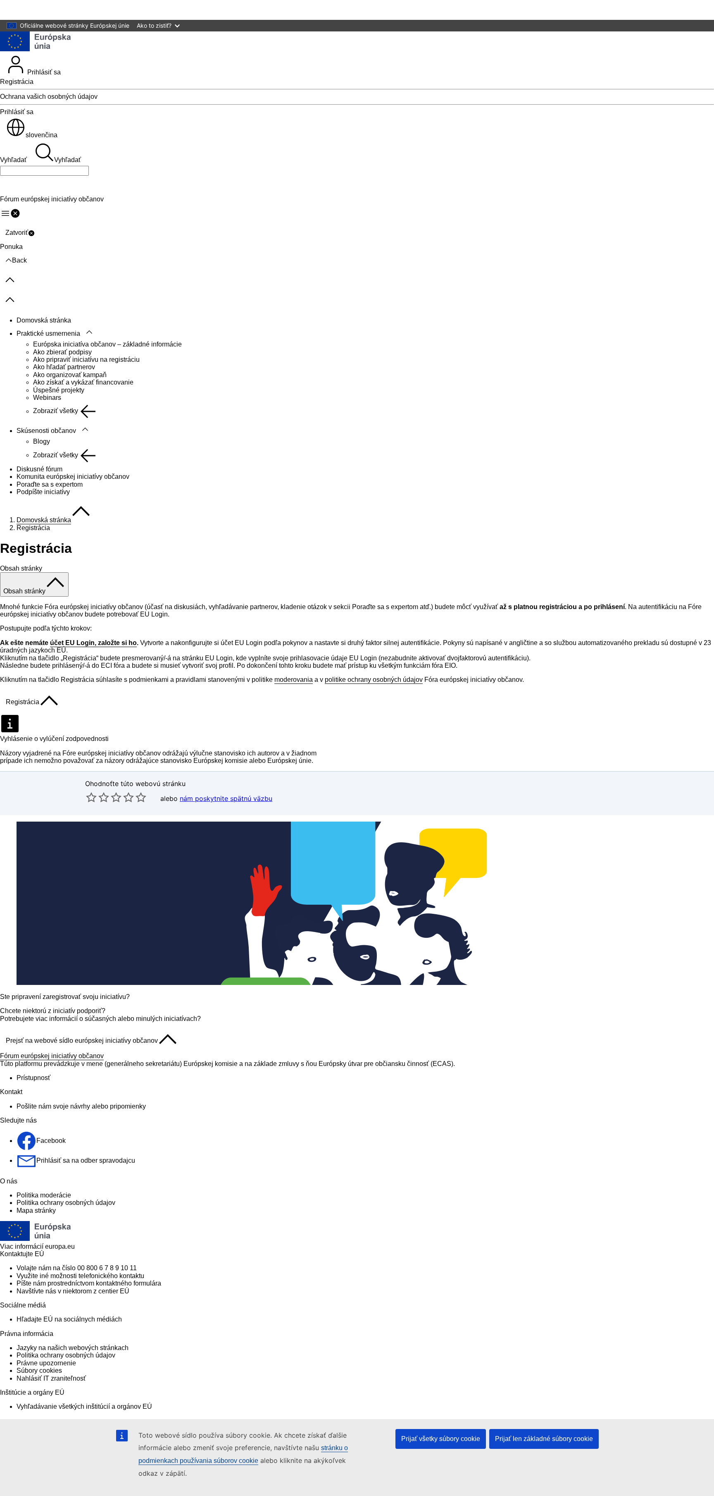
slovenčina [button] (41, 135)
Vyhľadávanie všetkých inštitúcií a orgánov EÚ (84, 1406)
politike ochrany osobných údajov (374, 679)
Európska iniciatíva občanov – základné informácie (107, 344)
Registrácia (16, 81)
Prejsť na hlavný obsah (40, 9)
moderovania (293, 679)
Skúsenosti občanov (46, 430)
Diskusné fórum (39, 469)
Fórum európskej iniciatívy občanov (52, 1055)
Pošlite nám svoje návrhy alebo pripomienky (81, 1106)
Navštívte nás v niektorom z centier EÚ (73, 1291)
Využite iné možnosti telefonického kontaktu (80, 1275)
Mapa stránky (36, 1210)
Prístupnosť (33, 1077)
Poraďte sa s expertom (50, 484)
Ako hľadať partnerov (64, 366)
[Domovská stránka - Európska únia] (35, 42)
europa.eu (60, 1246)
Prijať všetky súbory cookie (440, 1438)
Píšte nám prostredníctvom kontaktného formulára (89, 1283)
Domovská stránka (44, 320)
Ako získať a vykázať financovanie (83, 382)
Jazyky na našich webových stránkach (73, 1347)
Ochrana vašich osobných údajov (49, 96)
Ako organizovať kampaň (70, 374)
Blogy (41, 441)
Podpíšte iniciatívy (43, 491)
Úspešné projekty (58, 390)
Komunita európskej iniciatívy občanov (73, 476)
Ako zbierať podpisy (62, 352)
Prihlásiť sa (43, 72)
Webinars (47, 397)
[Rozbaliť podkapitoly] (89, 332)
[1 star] (91, 797)
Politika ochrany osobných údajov (66, 1202)
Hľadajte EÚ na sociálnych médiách (69, 1319)
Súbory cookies (39, 1370)
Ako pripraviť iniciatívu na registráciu (86, 359)
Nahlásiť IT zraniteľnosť (51, 1378)
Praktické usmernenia (48, 333)
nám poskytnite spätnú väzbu (226, 798)
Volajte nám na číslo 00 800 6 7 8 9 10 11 (77, 1267)
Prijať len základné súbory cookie (544, 1438)
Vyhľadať (13, 159)
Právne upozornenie (46, 1363)
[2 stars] (97, 797)
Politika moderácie (44, 1195)
